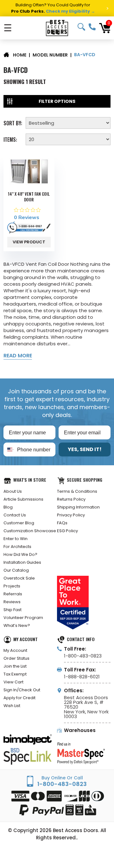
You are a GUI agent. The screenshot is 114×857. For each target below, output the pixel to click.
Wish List (11, 706)
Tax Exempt (15, 674)
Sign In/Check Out (21, 690)
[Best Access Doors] (56, 28)
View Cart (13, 682)
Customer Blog (18, 523)
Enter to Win (15, 539)
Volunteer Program (23, 618)
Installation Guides (22, 562)
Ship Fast (12, 610)
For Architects (17, 547)
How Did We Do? (20, 554)
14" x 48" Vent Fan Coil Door (29, 196)
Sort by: (12, 122)
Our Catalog (16, 570)
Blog (8, 507)
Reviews (12, 602)
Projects (11, 586)
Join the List (15, 666)
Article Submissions (23, 499)
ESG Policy (67, 531)
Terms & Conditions (77, 491)
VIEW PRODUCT (29, 242)
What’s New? (16, 625)
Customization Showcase (29, 531)
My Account (15, 650)
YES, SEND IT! (85, 449)
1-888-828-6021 (82, 676)
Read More (17, 355)
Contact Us (14, 515)
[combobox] (9, 449)
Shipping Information (78, 507)
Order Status (16, 658)
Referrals (12, 594)
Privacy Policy (71, 515)
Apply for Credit (19, 698)
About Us (12, 491)
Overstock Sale (19, 578)
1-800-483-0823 (92, 27)
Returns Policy (71, 499)
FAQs (62, 523)
